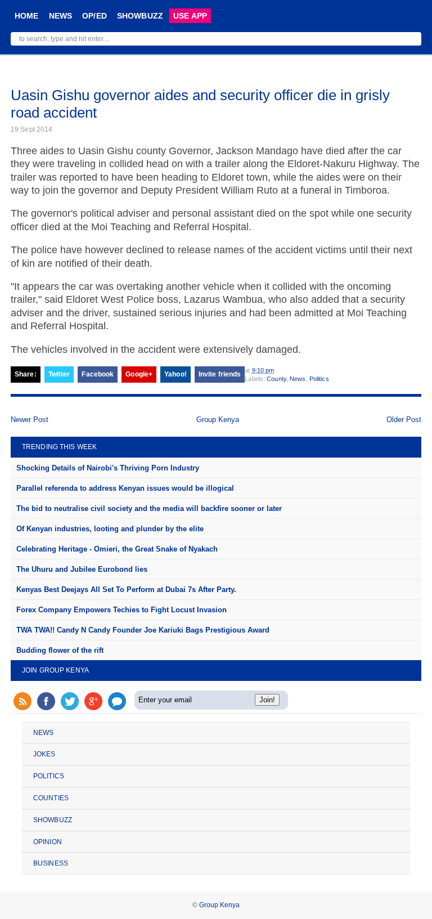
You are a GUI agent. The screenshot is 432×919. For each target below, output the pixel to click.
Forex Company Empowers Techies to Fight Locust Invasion (121, 610)
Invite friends (220, 374)
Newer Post (29, 419)
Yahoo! (175, 374)
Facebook (98, 374)
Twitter (59, 374)
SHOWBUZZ (140, 15)
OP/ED (94, 15)
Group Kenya (217, 419)
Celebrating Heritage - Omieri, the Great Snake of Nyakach (117, 549)
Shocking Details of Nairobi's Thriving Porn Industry (107, 468)
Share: (26, 374)
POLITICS (48, 776)
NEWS (61, 15)
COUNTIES (51, 798)
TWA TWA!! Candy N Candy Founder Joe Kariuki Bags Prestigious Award (142, 630)
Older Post (403, 419)
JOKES (44, 754)
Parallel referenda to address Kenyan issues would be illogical (125, 488)
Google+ (138, 374)
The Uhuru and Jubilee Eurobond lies (81, 569)
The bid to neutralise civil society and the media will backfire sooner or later (149, 508)
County (276, 378)
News (297, 378)
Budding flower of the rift (60, 650)
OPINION (47, 842)
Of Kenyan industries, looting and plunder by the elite (110, 528)
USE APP (190, 15)
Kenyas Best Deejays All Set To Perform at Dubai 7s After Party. (126, 589)
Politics (319, 378)
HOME (27, 15)
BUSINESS (50, 863)
